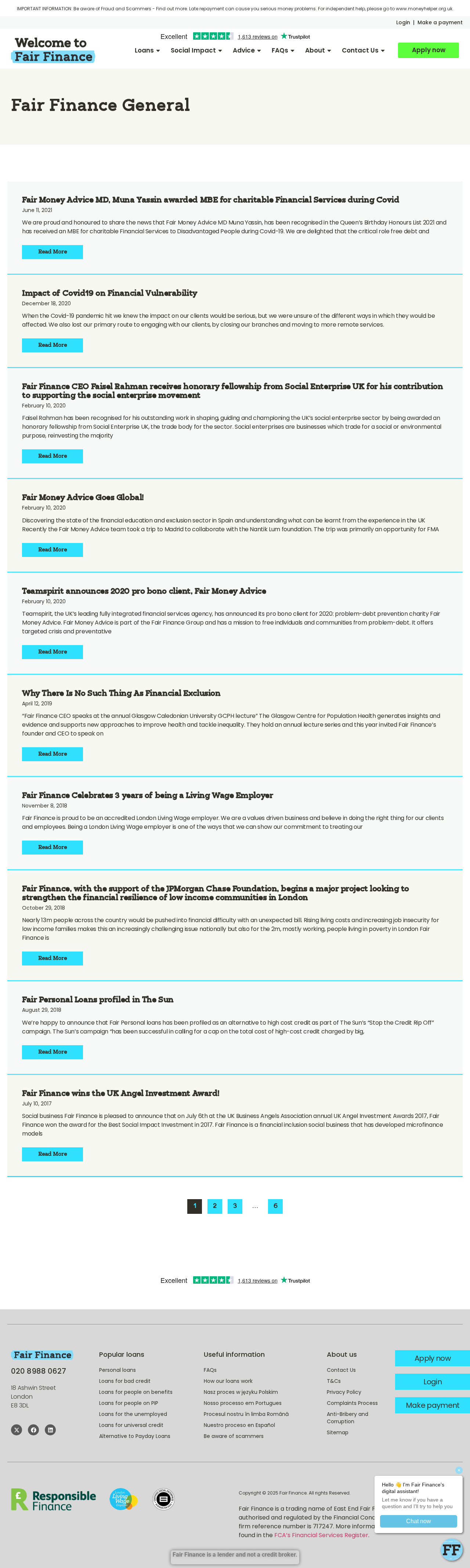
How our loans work (228, 1381)
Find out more (171, 9)
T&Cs (334, 1381)
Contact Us (360, 50)
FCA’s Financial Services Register (321, 1535)
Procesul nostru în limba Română (246, 1414)
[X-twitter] (16, 1429)
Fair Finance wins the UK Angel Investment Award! (121, 1094)
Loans (144, 50)
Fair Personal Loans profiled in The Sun (98, 1000)
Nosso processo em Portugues (243, 1403)
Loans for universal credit (131, 1425)
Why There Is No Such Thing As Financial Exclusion (121, 694)
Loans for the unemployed (133, 1414)
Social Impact (193, 50)
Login (403, 22)
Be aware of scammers (234, 1436)
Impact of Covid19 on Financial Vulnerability (109, 293)
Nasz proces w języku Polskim (241, 1392)
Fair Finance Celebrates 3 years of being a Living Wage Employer (147, 796)
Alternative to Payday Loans (134, 1436)
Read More (52, 252)
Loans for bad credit (125, 1381)
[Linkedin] (50, 1429)
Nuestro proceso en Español (239, 1425)
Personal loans (117, 1370)
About (315, 50)
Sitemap (337, 1432)
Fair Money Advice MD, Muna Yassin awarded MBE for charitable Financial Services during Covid (211, 200)
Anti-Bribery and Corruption (347, 1417)
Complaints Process (352, 1403)
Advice (244, 50)
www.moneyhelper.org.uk (424, 9)
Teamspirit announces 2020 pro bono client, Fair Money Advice (144, 591)
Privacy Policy (344, 1392)
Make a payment (440, 22)
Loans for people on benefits (136, 1392)
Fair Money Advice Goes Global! (83, 498)
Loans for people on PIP (128, 1403)
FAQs (280, 50)
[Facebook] (33, 1429)
